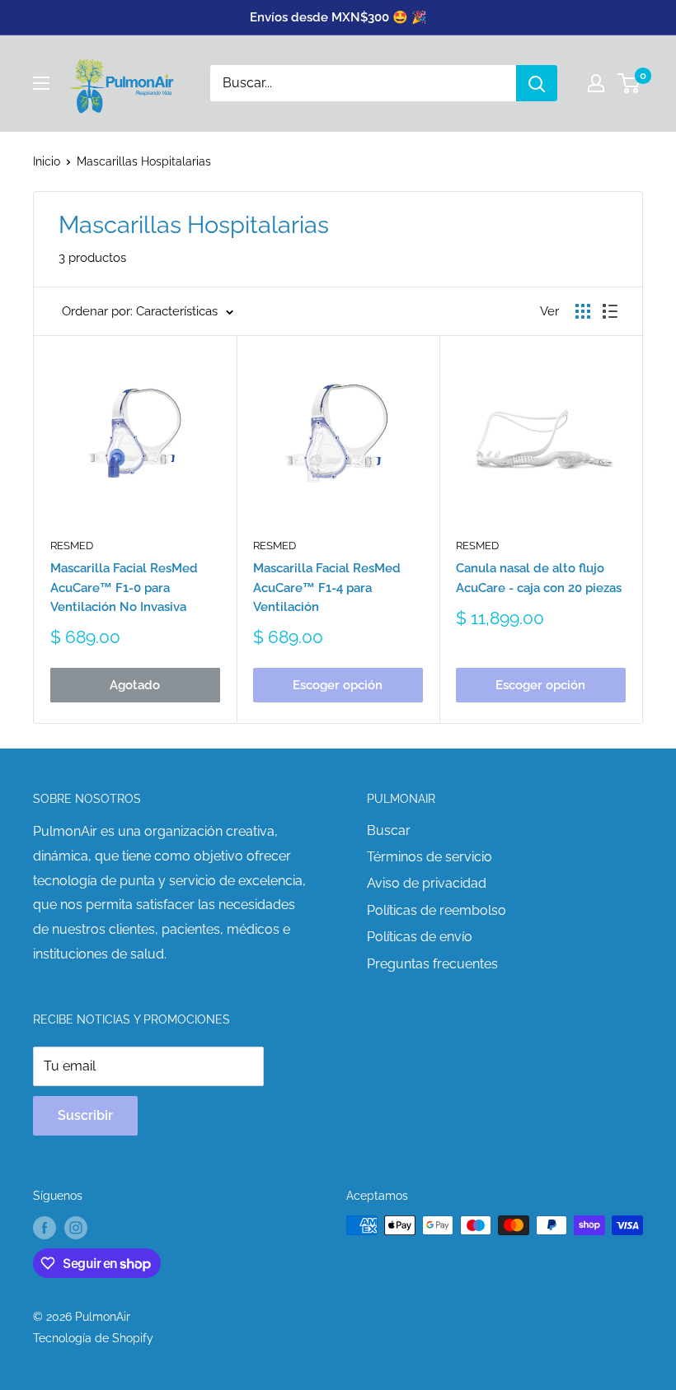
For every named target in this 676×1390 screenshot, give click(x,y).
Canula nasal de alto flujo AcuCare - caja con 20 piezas (539, 578)
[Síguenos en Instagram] (75, 1226)
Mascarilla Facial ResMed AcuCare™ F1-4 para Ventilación (327, 587)
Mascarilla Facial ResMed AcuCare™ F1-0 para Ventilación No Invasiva (124, 587)
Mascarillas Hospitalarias (144, 161)
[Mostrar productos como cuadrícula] (582, 311)
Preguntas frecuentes (432, 964)
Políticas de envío (419, 937)
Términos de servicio (429, 857)
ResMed (71, 545)
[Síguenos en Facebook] (44, 1226)
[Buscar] (536, 83)
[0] (629, 83)
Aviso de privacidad (426, 883)
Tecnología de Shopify (93, 1338)
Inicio (46, 161)
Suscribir (85, 1115)
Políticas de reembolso (436, 910)
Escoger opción (338, 685)
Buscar (389, 830)
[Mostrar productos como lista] (610, 311)
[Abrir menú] (41, 83)
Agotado (135, 685)
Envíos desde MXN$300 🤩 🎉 (338, 17)
